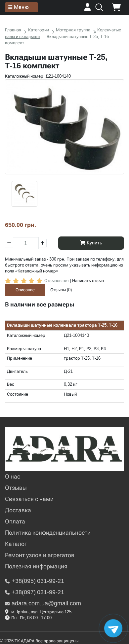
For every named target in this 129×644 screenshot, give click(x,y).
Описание (25, 289)
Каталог (16, 543)
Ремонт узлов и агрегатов (39, 555)
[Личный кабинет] (87, 9)
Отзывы (16, 487)
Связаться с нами (29, 498)
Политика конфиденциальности (48, 532)
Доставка (18, 510)
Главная (13, 29)
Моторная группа (73, 29)
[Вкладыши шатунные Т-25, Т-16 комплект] (64, 126)
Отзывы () (61, 289)
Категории (38, 29)
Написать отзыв (88, 280)
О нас (12, 476)
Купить (93, 243)
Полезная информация (36, 566)
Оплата (15, 521)
